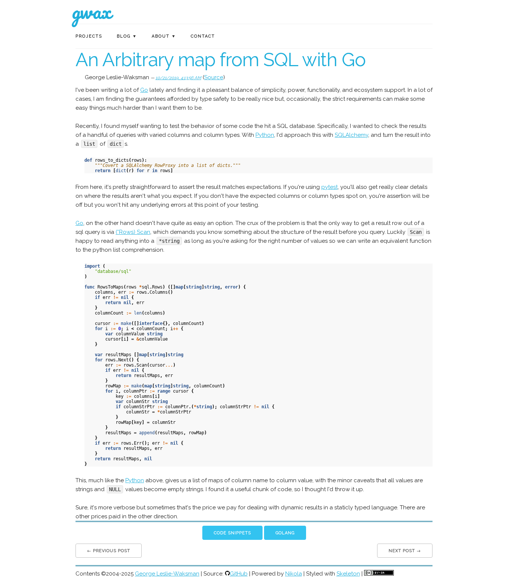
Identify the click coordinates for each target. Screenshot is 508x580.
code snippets (232, 533)
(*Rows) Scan (133, 232)
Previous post (111, 550)
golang (285, 533)
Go (144, 90)
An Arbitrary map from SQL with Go (220, 60)
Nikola (293, 573)
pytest (329, 187)
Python (264, 135)
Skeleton (348, 573)
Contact (203, 36)
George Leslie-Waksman (167, 573)
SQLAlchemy (351, 135)
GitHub (239, 573)
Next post (402, 550)
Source (213, 77)
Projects (88, 36)
